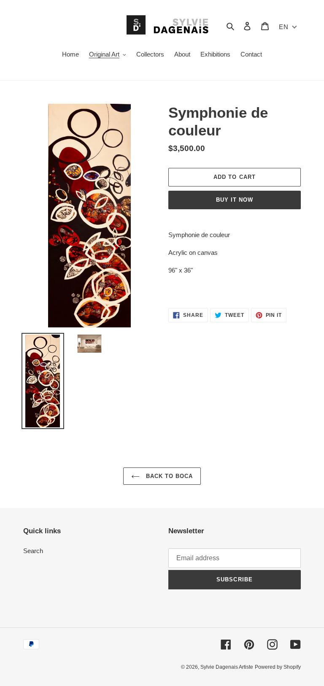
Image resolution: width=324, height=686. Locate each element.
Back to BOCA (168, 476)
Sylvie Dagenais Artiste (226, 667)
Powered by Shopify (278, 667)
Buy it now (234, 200)
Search (33, 550)
